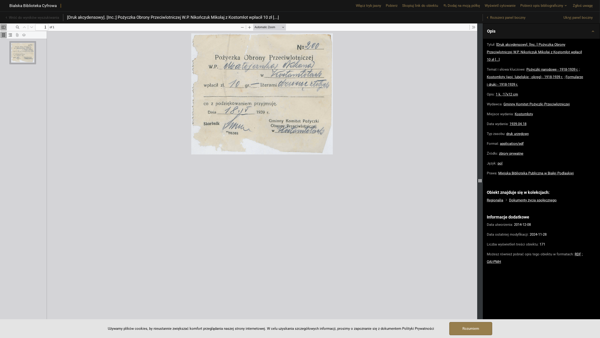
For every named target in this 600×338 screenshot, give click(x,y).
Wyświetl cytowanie (500, 6)
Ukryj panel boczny (578, 17)
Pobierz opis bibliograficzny (541, 6)
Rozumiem (470, 328)
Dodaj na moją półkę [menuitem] (464, 6)
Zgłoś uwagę (583, 6)
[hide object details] (480, 180)
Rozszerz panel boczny (507, 17)
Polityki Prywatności (418, 328)
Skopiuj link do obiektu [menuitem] (420, 6)
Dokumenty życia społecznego (533, 200)
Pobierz (392, 6)
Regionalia (495, 200)
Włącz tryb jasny (368, 6)
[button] (541, 31)
